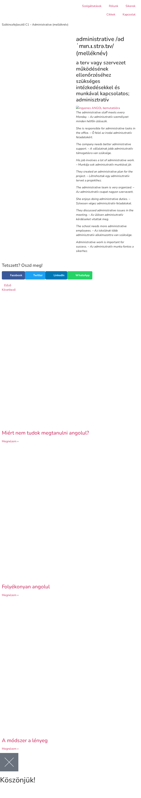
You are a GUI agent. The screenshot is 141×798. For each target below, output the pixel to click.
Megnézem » (10, 441)
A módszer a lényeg (25, 740)
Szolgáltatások (92, 6)
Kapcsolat (129, 14)
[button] (13, 275)
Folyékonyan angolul (26, 586)
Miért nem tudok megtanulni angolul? (45, 432)
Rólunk (113, 6)
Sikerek (130, 6)
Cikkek (110, 14)
